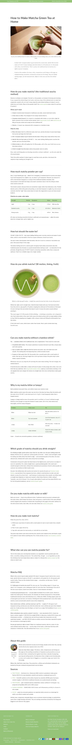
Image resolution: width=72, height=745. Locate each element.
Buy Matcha (7, 719)
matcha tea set (57, 120)
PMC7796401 (16, 673)
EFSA (13, 678)
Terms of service (14, 740)
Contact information (9, 741)
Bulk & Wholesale (8, 731)
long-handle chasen (45, 120)
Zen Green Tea (10, 738)
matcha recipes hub (52, 558)
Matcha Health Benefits (32, 722)
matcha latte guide (48, 503)
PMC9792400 (16, 682)
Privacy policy (6, 740)
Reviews (6, 724)
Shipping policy (22, 740)
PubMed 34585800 (17, 687)
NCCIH (14, 692)
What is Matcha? (30, 719)
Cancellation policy (30, 740)
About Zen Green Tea (9, 722)
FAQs (5, 726)
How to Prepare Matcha (32, 726)
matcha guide (43, 104)
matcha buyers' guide (36, 481)
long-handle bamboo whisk (33, 368)
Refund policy (18, 741)
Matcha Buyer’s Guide (31, 724)
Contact (6, 728)
